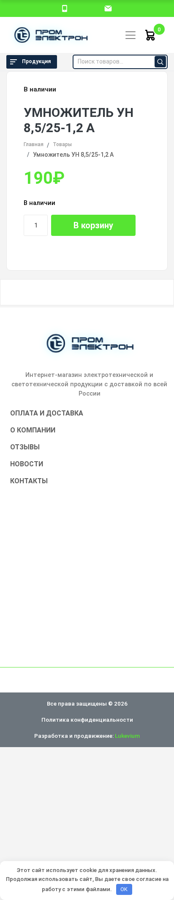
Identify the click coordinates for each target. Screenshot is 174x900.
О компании (32, 430)
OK (124, 889)
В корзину (93, 225)
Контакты (29, 481)
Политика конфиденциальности (87, 719)
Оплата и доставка (46, 413)
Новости (26, 464)
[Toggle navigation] (130, 35)
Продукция (36, 61)
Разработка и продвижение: (87, 735)
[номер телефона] (64, 8)
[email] (108, 8)
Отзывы (25, 447)
